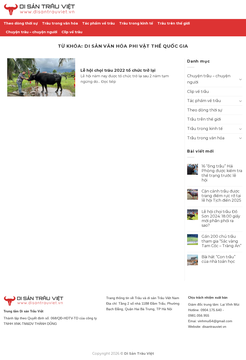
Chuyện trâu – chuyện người (31, 32)
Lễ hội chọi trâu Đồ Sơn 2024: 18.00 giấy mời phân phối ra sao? (221, 218)
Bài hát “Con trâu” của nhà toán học (218, 259)
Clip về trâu (72, 32)
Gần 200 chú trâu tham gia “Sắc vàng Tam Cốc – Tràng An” (221, 241)
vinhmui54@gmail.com (215, 321)
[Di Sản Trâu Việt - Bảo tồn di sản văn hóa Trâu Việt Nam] (40, 9)
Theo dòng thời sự (21, 23)
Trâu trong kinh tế (136, 23)
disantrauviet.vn (214, 326)
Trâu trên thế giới (173, 23)
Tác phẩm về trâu (98, 23)
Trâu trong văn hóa (60, 23)
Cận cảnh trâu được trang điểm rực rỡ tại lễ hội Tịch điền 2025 (221, 196)
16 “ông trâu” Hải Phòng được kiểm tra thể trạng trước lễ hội (222, 173)
